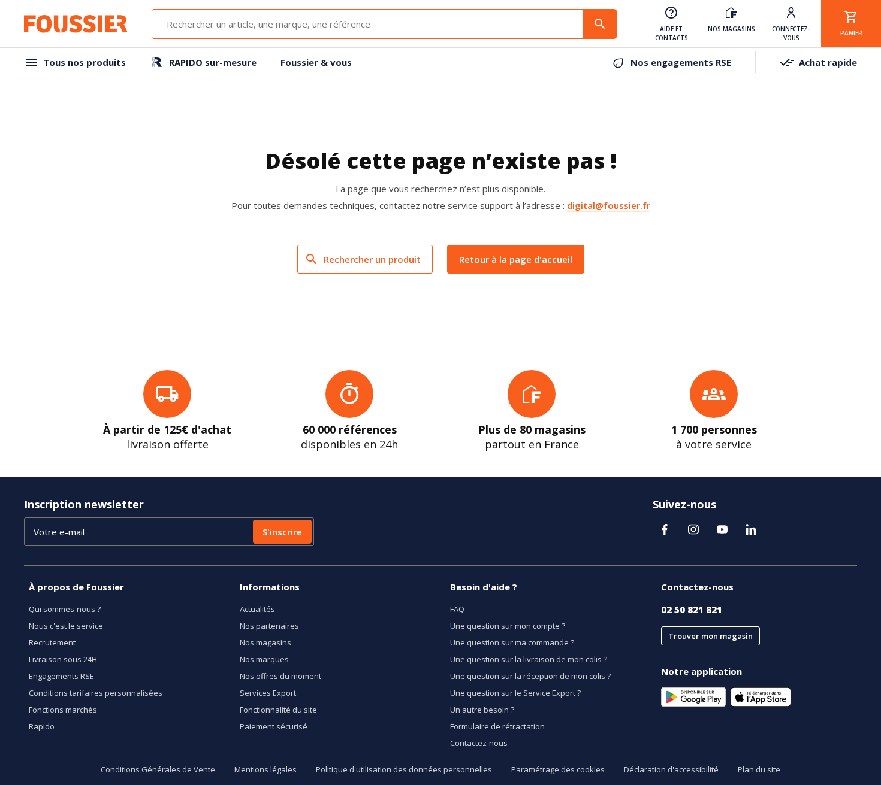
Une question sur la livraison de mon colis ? (528, 659)
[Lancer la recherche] (600, 24)
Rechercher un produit (372, 259)
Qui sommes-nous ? (65, 609)
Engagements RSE (61, 676)
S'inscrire (282, 532)
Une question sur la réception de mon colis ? (530, 676)
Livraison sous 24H (63, 659)
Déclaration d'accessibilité (671, 769)
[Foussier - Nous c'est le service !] (76, 24)
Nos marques (264, 659)
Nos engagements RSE (680, 62)
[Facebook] (665, 529)
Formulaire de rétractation (497, 726)
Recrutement (52, 642)
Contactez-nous (479, 743)
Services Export (268, 692)
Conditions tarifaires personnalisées (95, 692)
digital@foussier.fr (608, 205)
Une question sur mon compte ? (507, 625)
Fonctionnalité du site (278, 709)
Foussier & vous (316, 62)
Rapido (42, 726)
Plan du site (759, 769)
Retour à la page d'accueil (515, 259)
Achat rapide (828, 62)
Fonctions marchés (63, 709)
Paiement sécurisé (273, 726)
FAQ (457, 609)
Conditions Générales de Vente (158, 769)
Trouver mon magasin (710, 636)
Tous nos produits (84, 62)
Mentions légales (265, 769)
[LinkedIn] (751, 529)
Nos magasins (265, 642)
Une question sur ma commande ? (512, 642)
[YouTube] (722, 529)
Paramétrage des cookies (558, 769)
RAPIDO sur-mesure (213, 62)
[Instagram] (693, 529)
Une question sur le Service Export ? (515, 692)
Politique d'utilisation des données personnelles (404, 769)
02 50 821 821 (691, 610)
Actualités (257, 609)
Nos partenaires (269, 625)
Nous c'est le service (66, 625)
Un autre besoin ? (482, 709)
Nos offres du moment (280, 676)
